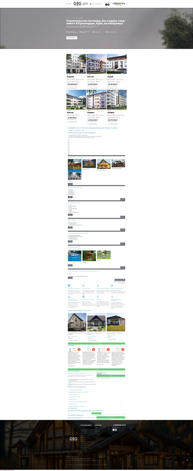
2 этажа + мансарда (73, 208)
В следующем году (72, 237)
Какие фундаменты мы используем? (77, 406)
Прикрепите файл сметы (101, 372)
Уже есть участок (72, 222)
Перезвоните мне (115, 427)
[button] (70, 184)
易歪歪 (9, 470)
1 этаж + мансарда (72, 206)
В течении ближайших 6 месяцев (75, 236)
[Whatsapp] (106, 5)
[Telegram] (109, 5)
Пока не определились (73, 212)
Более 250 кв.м (72, 194)
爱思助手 (6, 470)
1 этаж (70, 204)
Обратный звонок (118, 5)
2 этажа (70, 207)
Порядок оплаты (72, 399)
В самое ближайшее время (74, 235)
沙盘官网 (12, 470)
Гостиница (68, 74)
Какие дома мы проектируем (75, 389)
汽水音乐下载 (2, 470)
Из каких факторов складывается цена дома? (79, 392)
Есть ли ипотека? (73, 403)
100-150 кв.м (71, 192)
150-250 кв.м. (71, 193)
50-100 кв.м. (71, 190)
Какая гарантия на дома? (74, 396)
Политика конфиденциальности (72, 456)
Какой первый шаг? (73, 394)
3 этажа (70, 209)
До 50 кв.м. (71, 189)
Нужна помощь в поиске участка (75, 224)
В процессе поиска (73, 223)
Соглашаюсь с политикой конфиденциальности (78, 276)
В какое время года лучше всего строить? (78, 401)
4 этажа (70, 210)
